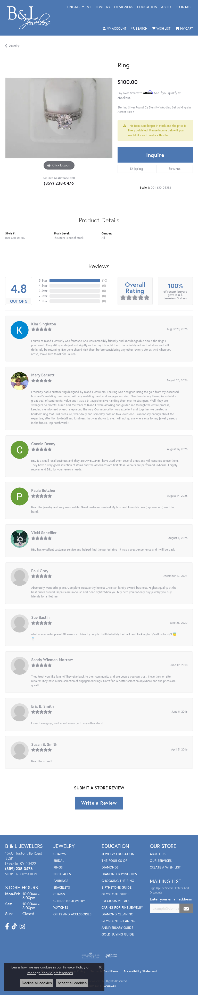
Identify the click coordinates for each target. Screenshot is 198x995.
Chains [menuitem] (59, 894)
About (167, 7)
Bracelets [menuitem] (61, 887)
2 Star (43, 296)
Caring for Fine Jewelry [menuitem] (122, 907)
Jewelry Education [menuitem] (118, 854)
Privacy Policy (74, 967)
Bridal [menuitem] (58, 860)
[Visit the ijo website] (111, 955)
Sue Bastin (40, 617)
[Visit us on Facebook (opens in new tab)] (7, 926)
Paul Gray (39, 570)
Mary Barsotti (43, 374)
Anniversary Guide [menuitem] (117, 927)
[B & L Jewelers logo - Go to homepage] (31, 17)
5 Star (43, 280)
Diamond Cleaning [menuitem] (117, 914)
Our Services (161, 860)
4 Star (43, 286)
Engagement (79, 7)
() (104, 280)
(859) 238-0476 (59, 183)
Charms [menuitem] (59, 854)
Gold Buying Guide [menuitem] (118, 934)
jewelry (14, 45)
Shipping (136, 169)
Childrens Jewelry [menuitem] (69, 901)
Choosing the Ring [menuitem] (118, 881)
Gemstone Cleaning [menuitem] (118, 921)
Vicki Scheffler (44, 532)
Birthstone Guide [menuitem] (116, 887)
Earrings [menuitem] (60, 881)
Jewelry (102, 7)
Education (147, 7)
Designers (123, 7)
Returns (175, 169)
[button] (114, 28)
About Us (158, 854)
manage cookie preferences (50, 973)
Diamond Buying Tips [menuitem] (119, 874)
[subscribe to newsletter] (186, 908)
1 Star (43, 301)
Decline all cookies (37, 983)
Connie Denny (43, 443)
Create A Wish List (165, 867)
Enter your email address (171, 899)
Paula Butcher (43, 490)
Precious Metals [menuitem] (115, 901)
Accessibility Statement (140, 971)
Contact (185, 7)
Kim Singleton (43, 323)
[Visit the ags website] (90, 955)
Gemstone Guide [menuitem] (115, 894)
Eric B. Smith (42, 706)
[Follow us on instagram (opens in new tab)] (22, 926)
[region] (58, 118)
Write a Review (99, 803)
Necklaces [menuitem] (62, 874)
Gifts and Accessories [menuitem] (72, 914)
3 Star (43, 291)
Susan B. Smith (44, 744)
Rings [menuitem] (58, 867)
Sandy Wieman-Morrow (52, 659)
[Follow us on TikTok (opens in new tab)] (14, 926)
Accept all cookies (72, 983)
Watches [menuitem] (60, 907)
